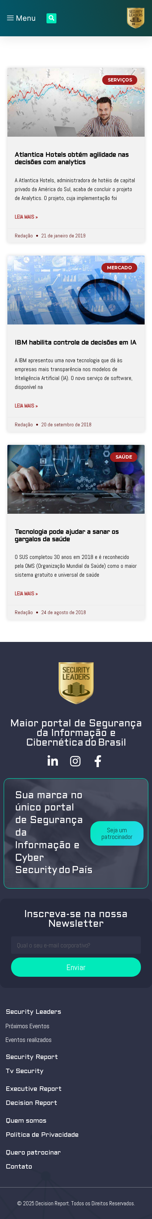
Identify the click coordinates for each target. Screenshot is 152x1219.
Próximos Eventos (27, 1026)
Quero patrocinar (33, 1153)
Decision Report (31, 1103)
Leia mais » (26, 216)
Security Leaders (33, 1012)
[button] (117, 833)
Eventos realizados (29, 1040)
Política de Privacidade (42, 1135)
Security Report (32, 1057)
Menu (25, 18)
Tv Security (25, 1071)
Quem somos (26, 1121)
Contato (19, 1167)
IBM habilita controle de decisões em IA (76, 343)
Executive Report (34, 1089)
